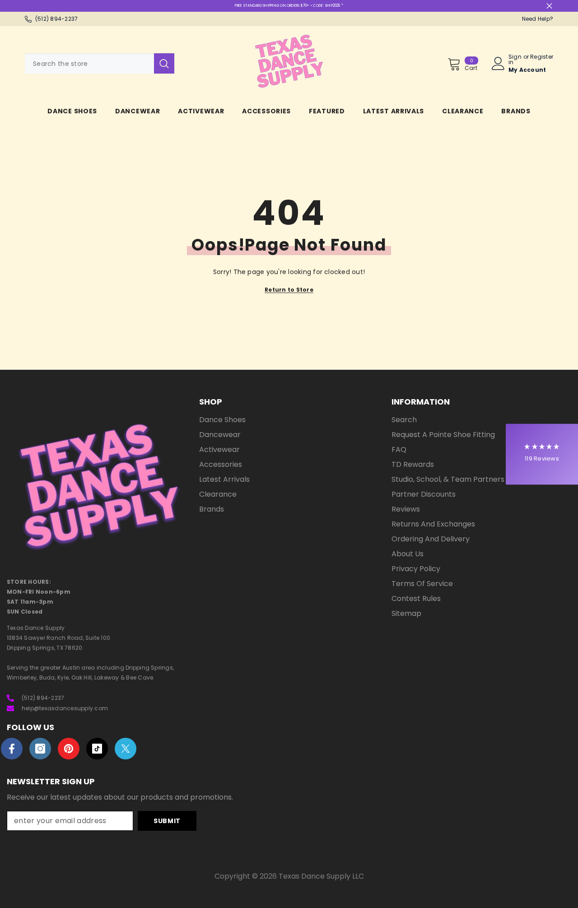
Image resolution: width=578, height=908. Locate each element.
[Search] (99, 63)
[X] (125, 748)
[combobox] (89, 63)
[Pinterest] (68, 748)
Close (549, 6)
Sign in (515, 59)
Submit (167, 820)
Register (541, 57)
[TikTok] (97, 748)
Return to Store (289, 289)
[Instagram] (40, 748)
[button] (542, 454)
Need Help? (537, 19)
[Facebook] (12, 748)
